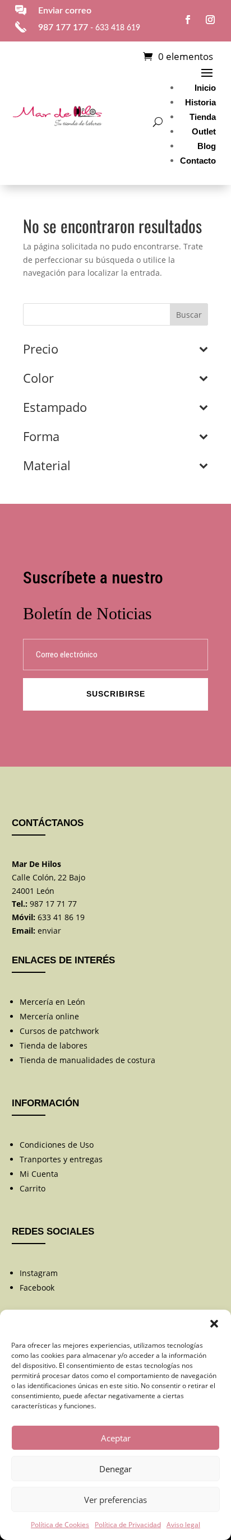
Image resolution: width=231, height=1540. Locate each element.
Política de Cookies (60, 1524)
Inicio (205, 87)
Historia (200, 102)
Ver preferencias (115, 1499)
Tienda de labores (53, 1045)
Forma (41, 437)
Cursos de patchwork (59, 1031)
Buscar (189, 314)
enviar (49, 930)
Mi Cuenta (39, 1173)
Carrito (32, 1188)
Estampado (55, 408)
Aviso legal (183, 1524)
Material (47, 466)
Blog (206, 146)
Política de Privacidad (128, 1524)
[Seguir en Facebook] (188, 20)
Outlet (204, 131)
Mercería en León (52, 1001)
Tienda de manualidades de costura (87, 1060)
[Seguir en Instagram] (210, 20)
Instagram (39, 1273)
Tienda (203, 117)
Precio (40, 349)
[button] (214, 1323)
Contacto (198, 160)
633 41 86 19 (61, 917)
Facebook (37, 1287)
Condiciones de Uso (57, 1144)
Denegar (115, 1468)
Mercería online (49, 1016)
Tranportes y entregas (61, 1159)
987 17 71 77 (53, 903)
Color (38, 379)
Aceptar (116, 1438)
